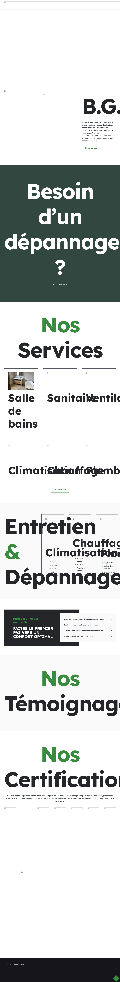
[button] (116, 978)
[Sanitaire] (60, 402)
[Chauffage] (60, 461)
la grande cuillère (17, 964)
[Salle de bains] (21, 402)
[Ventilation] (99, 402)
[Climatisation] (21, 461)
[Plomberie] (99, 461)
